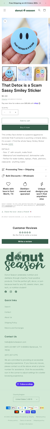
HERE (10, 144)
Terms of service (25, 420)
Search (7, 307)
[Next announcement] (45, 3)
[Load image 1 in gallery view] (9, 74)
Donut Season (15, 417)
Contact (8, 312)
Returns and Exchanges (14, 328)
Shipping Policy (11, 323)
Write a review (25, 241)
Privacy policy (13, 420)
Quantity (5, 108)
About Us (8, 317)
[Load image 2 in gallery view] (25, 74)
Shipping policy (39, 420)
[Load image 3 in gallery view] (40, 74)
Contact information (26, 424)
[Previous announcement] (4, 3)
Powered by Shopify (27, 417)
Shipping (4, 99)
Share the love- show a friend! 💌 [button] (18, 212)
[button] (4, 10)
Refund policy (40, 417)
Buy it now (25, 127)
